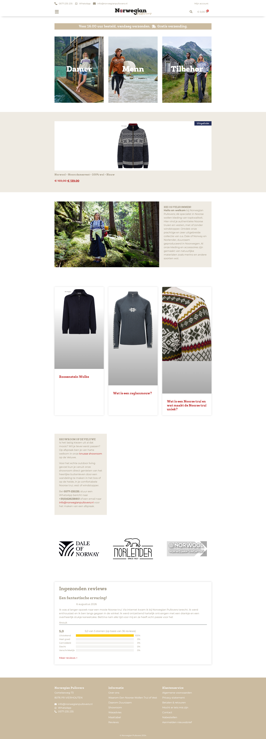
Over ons (113, 692)
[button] (191, 11)
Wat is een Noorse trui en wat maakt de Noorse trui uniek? (186, 405)
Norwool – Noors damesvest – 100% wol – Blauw (84, 175)
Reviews (113, 722)
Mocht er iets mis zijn (175, 707)
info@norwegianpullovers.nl (76, 502)
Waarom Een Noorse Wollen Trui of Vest (132, 697)
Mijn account (201, 3)
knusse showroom (90, 453)
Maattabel (114, 717)
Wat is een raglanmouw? (132, 393)
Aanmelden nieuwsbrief (177, 722)
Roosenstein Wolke (74, 377)
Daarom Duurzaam (120, 702)
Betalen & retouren (174, 702)
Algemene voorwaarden (177, 692)
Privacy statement (173, 697)
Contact (167, 712)
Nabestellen (169, 717)
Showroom (115, 707)
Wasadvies (114, 712)
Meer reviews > (68, 657)
